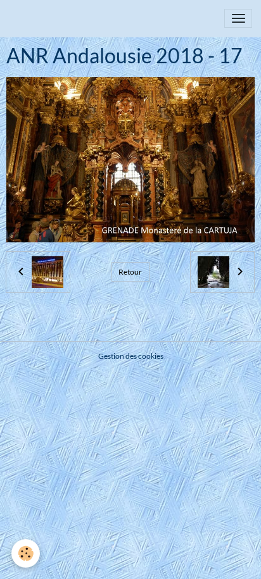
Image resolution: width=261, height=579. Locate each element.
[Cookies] (25, 553)
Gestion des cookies (130, 356)
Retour (130, 272)
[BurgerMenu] (238, 18)
